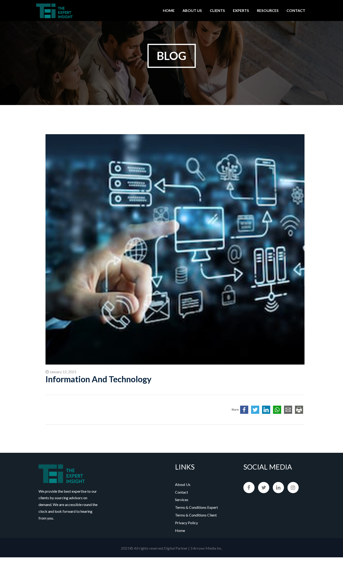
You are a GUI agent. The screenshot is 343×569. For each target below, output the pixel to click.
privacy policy (186, 522)
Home (169, 10)
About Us (192, 10)
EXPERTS (241, 10)
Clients (217, 10)
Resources (268, 10)
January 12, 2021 (63, 371)
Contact (296, 10)
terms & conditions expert (196, 507)
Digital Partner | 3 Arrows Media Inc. (193, 548)
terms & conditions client (196, 515)
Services (181, 499)
